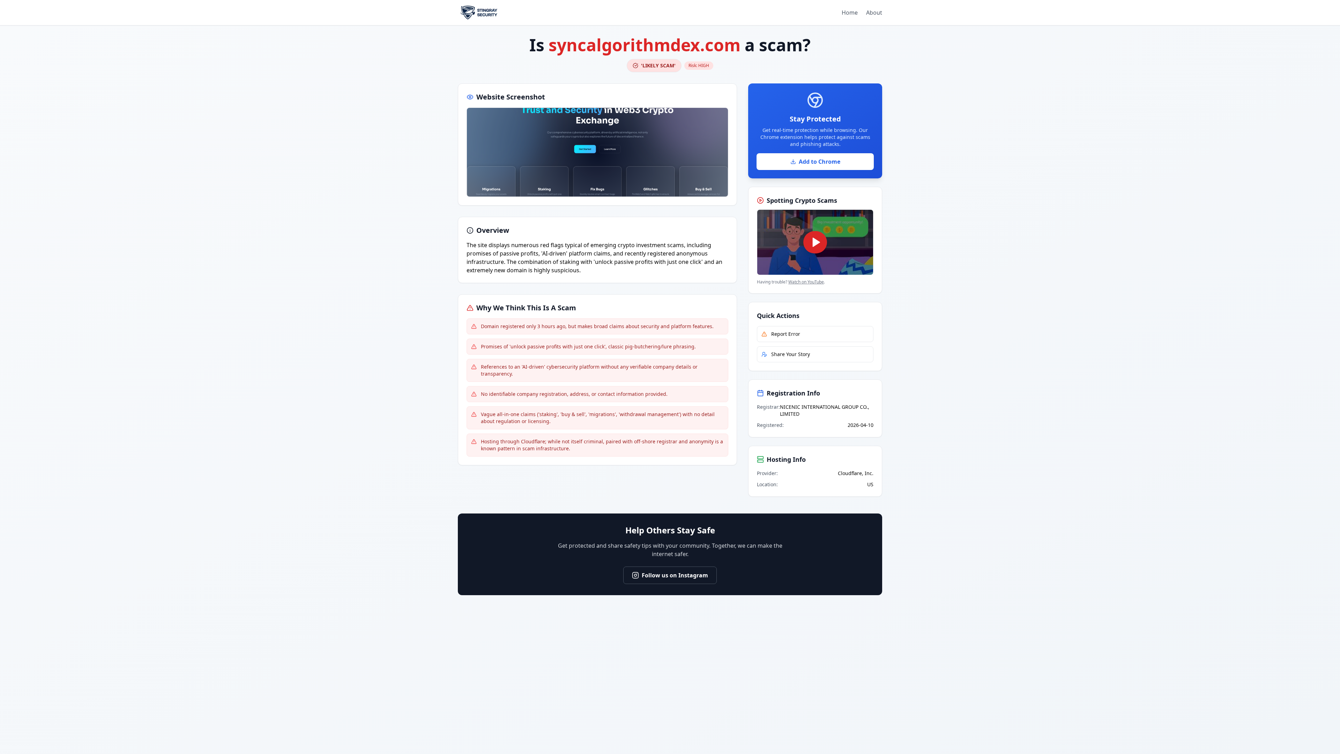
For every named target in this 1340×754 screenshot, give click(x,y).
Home (850, 12)
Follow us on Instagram (675, 575)
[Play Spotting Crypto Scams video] (815, 242)
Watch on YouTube (806, 282)
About (874, 12)
